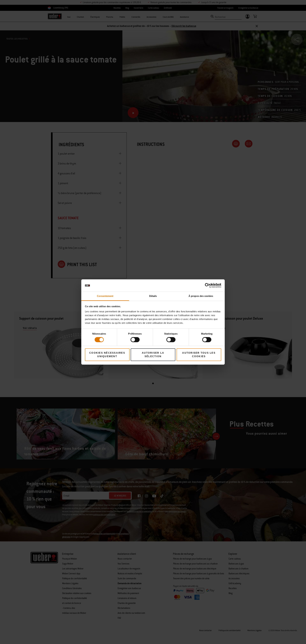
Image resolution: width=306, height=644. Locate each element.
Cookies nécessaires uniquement (107, 354)
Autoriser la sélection (153, 354)
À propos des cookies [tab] (201, 296)
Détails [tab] (153, 296)
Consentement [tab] (105, 296)
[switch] (135, 339)
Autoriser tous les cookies (198, 354)
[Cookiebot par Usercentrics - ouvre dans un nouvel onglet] (207, 285)
